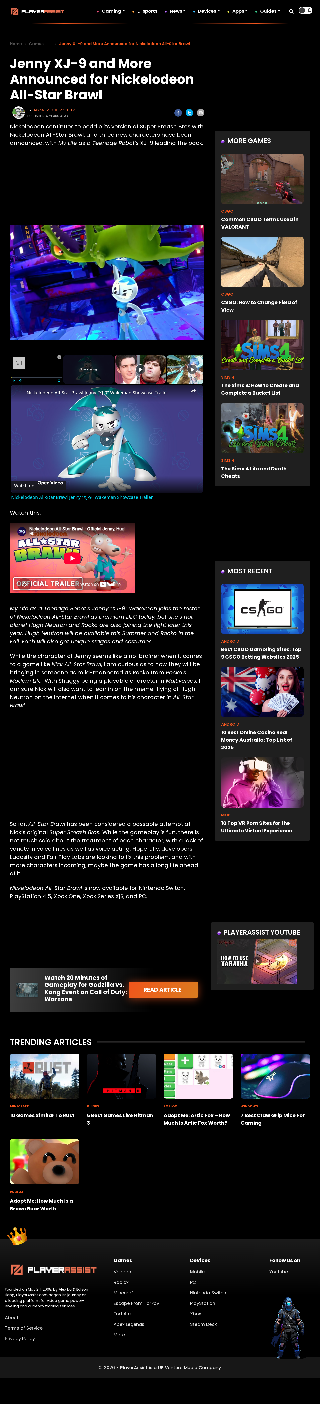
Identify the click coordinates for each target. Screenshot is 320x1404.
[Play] (14, 381)
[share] (193, 390)
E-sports (148, 11)
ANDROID (230, 641)
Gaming (111, 11)
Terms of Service (24, 1328)
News (176, 11)
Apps (238, 11)
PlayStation (202, 1303)
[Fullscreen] (59, 381)
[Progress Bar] (36, 377)
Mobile (197, 1272)
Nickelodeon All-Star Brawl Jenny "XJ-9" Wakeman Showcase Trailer (97, 393)
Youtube (279, 1272)
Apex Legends (129, 1324)
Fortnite (122, 1314)
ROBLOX (170, 1106)
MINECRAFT (19, 1106)
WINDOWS (249, 1106)
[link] (19, 393)
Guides (268, 11)
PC (193, 1282)
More (119, 1335)
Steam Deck (203, 1324)
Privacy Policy (20, 1338)
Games (36, 44)
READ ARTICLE (163, 990)
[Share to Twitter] (189, 112)
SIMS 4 (227, 377)
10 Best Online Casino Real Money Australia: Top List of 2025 (256, 740)
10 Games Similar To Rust (42, 1115)
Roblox (121, 1282)
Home (16, 44)
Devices (207, 11)
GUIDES (93, 1106)
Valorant (123, 1272)
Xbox (195, 1314)
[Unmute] (20, 381)
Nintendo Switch (208, 1293)
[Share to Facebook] (178, 113)
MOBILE (228, 815)
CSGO (227, 211)
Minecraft (124, 1293)
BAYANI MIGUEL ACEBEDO (55, 110)
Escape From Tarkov (136, 1303)
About (11, 1317)
